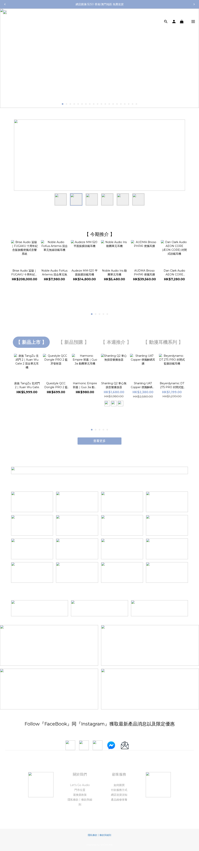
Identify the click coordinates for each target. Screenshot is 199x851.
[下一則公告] (194, 4)
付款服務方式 (119, 790)
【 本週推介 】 (116, 342)
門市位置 (79, 790)
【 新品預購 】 (73, 342)
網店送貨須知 (119, 794)
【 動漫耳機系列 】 (163, 342)
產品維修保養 (119, 799)
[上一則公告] (5, 4)
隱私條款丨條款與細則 (99, 835)
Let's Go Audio (80, 785)
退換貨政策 (80, 794)
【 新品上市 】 (31, 342)
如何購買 (119, 785)
